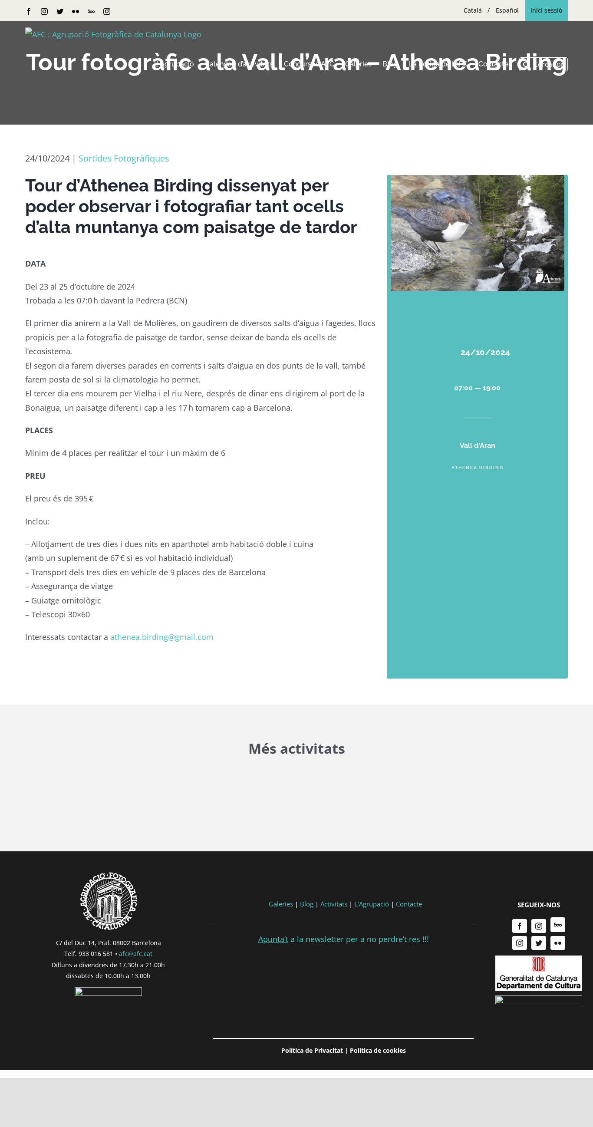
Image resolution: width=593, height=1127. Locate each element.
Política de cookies (378, 1050)
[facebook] (519, 926)
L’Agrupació (371, 904)
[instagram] (538, 926)
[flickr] (557, 943)
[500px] (557, 924)
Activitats (333, 904)
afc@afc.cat (135, 953)
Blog (306, 904)
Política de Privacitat (312, 1050)
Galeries (281, 904)
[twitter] (538, 943)
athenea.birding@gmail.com (162, 637)
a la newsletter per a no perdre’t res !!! (343, 939)
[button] (543, 64)
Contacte (409, 904)
